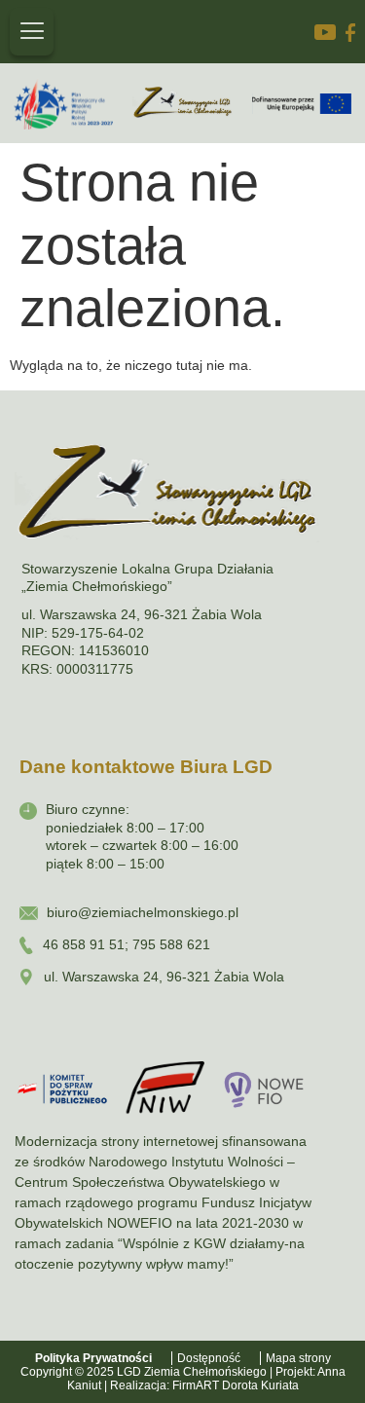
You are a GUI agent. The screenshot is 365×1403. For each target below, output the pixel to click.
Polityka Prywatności (93, 1358)
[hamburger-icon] (32, 31)
